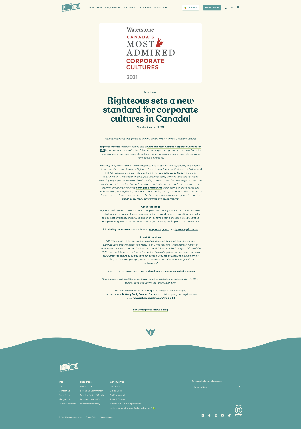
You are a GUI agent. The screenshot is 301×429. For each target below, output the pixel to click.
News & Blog (65, 395)
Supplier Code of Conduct (93, 395)
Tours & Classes (161, 8)
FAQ (61, 386)
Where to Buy (95, 8)
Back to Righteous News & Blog (150, 310)
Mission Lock (86, 386)
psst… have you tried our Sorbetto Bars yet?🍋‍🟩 (132, 408)
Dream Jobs (116, 391)
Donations (115, 386)
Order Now (192, 8)
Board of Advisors (67, 404)
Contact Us (64, 391)
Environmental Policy (90, 404)
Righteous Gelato (72, 417)
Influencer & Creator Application (125, 404)
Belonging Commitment (91, 391)
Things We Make (113, 8)
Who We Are (129, 8)
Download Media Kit (90, 399)
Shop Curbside (212, 8)
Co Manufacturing (118, 395)
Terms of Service (107, 417)
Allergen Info (65, 399)
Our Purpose (145, 8)
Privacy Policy (91, 417)
